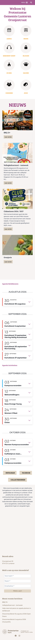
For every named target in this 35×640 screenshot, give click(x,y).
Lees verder (9, 137)
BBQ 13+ (7, 132)
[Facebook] (15, 635)
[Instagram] (19, 635)
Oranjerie (8, 257)
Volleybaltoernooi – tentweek (16, 165)
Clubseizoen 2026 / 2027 (14, 211)
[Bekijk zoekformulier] (31, 2)
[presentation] (17, 120)
